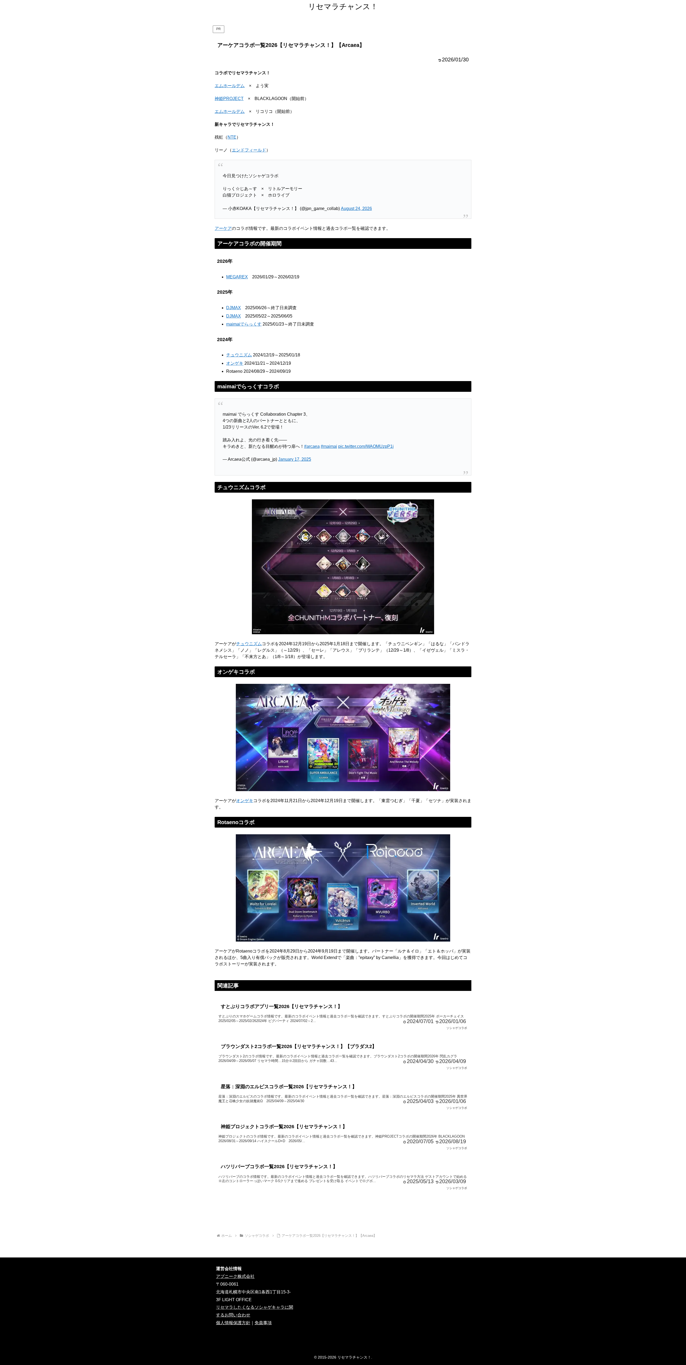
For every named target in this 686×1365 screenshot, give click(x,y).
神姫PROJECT (229, 98)
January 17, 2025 (294, 459)
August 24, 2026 (356, 208)
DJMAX (233, 307)
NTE (232, 137)
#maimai (329, 446)
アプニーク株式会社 (235, 1276)
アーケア (223, 228)
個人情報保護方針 (233, 1322)
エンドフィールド (249, 150)
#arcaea (312, 446)
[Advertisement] (343, 1214)
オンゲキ (234, 363)
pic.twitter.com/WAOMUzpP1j (366, 446)
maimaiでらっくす (244, 324)
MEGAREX (237, 277)
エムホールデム (230, 85)
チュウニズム (239, 355)
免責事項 (263, 1322)
